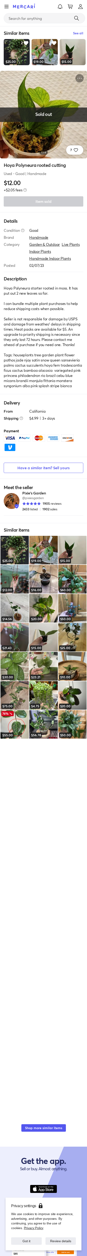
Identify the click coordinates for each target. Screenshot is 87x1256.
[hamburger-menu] (6, 6)
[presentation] (25, 190)
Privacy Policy (33, 1228)
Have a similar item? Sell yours (43, 467)
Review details (60, 1241)
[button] (60, 6)
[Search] (76, 18)
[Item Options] (79, 78)
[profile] (80, 6)
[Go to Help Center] (23, 230)
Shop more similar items (43, 1128)
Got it (26, 1241)
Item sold (43, 201)
